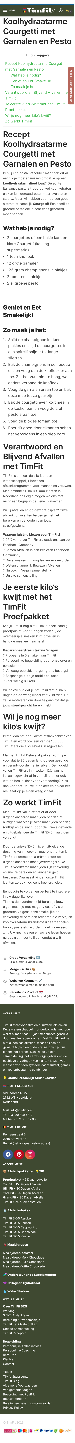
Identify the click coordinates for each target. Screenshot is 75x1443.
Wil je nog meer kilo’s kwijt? (28, 115)
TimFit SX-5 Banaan (17, 1223)
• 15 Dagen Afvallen (22, 1184)
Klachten (9, 1359)
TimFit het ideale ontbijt (20, 1324)
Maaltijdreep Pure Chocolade (23, 1262)
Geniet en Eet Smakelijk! (31, 81)
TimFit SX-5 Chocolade (19, 1232)
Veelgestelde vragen (17, 1390)
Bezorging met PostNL (19, 1394)
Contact (8, 1364)
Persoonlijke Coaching (19, 1350)
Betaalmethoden (14, 1399)
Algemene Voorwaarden (20, 1385)
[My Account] (60, 10)
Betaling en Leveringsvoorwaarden (27, 1403)
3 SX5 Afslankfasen (17, 1315)
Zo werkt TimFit (18, 121)
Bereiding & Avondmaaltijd (21, 1320)
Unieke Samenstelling (18, 1329)
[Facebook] (8, 1154)
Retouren (9, 1355)
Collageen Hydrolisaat (23, 1283)
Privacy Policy (13, 1408)
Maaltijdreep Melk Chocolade (23, 1257)
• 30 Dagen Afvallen (24, 1197)
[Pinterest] (19, 1154)
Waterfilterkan (18, 1291)
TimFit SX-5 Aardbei (17, 1218)
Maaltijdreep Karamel (18, 1253)
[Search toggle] (54, 10)
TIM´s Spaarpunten (16, 1376)
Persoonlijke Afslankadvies (22, 1346)
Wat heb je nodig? (26, 75)
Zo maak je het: (24, 87)
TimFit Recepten (14, 1333)
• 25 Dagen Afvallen (23, 1193)
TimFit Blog (11, 1381)
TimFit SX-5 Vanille (16, 1236)
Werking (9, 1311)
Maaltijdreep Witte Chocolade (24, 1266)
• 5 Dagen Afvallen (26, 1179)
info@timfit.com (21, 1110)
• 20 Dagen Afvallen (22, 1188)
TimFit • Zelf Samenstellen (22, 1202)
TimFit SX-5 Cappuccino (20, 1227)
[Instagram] (30, 1154)
